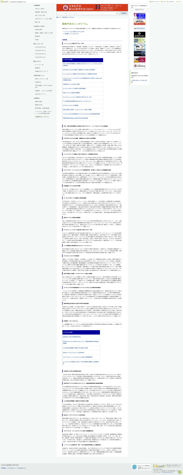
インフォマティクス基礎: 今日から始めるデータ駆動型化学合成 (80, 74)
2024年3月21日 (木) (40, 57)
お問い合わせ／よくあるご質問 (43, 19)
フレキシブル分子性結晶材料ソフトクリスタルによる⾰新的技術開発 (81, 114)
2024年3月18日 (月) (40, 47)
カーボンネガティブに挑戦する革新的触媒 (74, 88)
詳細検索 (124, 13)
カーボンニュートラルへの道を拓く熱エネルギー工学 (77, 97)
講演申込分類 (38, 105)
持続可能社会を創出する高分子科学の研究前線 (75, 118)
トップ (59, 17)
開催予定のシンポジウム (42, 117)
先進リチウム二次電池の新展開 (71, 92)
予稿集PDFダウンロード (41, 71)
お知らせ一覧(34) (39, 8)
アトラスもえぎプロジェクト (167, 472)
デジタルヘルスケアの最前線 (70, 105)
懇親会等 (37, 36)
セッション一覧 (39, 64)
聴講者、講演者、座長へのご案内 (44, 33)
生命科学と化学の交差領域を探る (72, 337)
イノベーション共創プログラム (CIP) (74, 31)
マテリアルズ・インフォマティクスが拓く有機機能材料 (78, 357)
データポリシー (12, 468)
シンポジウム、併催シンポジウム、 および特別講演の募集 (43, 112)
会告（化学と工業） (40, 15)
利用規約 (3, 468)
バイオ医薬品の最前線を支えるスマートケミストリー (77, 101)
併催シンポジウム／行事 (41, 79)
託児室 (37, 39)
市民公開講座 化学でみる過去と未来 (44, 86)
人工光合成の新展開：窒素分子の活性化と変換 (75, 348)
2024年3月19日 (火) (40, 50)
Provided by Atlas (157, 469)
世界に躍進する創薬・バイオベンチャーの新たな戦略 (77, 109)
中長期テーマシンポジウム (71, 33)
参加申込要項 (38, 29)
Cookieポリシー (21, 468)
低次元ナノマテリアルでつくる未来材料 (73, 352)
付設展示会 (38, 82)
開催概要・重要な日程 (41, 12)
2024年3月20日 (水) (40, 54)
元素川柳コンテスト (40, 94)
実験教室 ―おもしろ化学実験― (44, 91)
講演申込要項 (38, 101)
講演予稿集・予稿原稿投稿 (42, 108)
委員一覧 (37, 22)
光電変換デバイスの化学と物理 (71, 84)
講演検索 (37, 68)
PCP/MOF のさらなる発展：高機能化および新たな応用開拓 (79, 69)
